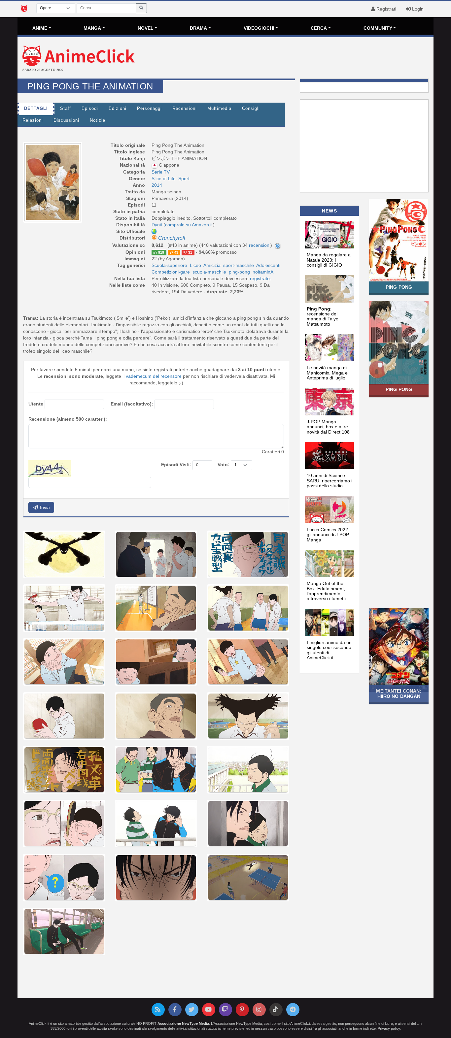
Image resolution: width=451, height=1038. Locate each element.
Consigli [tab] (251, 108)
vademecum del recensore (154, 376)
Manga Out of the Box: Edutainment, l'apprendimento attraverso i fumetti (326, 591)
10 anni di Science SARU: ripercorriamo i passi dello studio (329, 480)
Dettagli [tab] (36, 108)
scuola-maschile (209, 272)
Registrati (385, 9)
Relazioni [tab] (32, 120)
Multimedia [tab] (219, 108)
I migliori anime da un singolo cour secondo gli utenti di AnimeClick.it (329, 650)
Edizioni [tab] (117, 108)
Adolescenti (268, 265)
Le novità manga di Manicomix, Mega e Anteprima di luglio (327, 372)
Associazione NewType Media (183, 1023)
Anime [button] (39, 28)
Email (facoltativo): (132, 403)
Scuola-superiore (169, 265)
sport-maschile (238, 265)
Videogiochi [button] (259, 28)
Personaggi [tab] (149, 108)
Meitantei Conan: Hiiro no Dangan (398, 693)
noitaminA (263, 272)
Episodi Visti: (176, 464)
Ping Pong (399, 287)
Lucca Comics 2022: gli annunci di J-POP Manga (328, 534)
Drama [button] (198, 28)
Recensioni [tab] (184, 108)
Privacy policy (389, 1028)
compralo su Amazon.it (189, 224)
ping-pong (239, 272)
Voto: (223, 464)
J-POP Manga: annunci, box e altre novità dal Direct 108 (328, 427)
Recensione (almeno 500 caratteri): (67, 419)
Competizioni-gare (171, 272)
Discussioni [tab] (66, 120)
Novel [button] (146, 28)
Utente (35, 403)
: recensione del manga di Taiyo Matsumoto (322, 316)
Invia (44, 507)
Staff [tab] (65, 108)
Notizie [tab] (97, 120)
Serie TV (161, 172)
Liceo (195, 265)
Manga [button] (92, 28)
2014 (157, 185)
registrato (260, 278)
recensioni (259, 245)
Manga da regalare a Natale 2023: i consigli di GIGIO (329, 260)
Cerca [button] (319, 28)
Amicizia (212, 265)
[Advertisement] (295, 59)
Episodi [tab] (90, 108)
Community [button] (378, 28)
